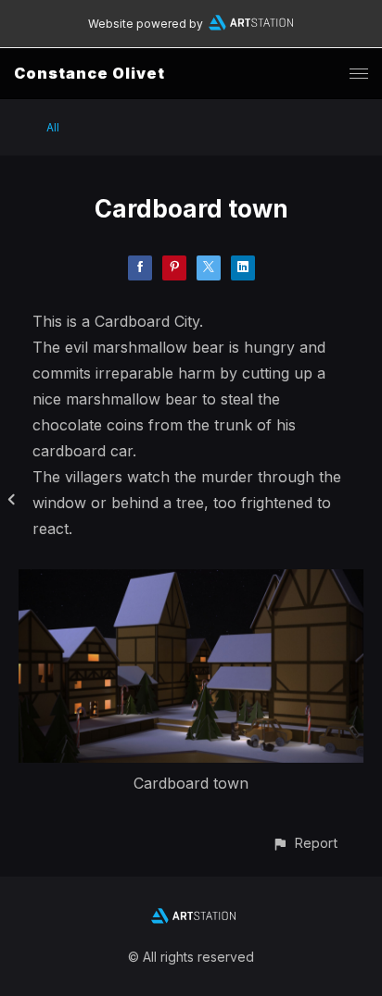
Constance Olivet (89, 73)
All (52, 127)
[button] (304, 843)
